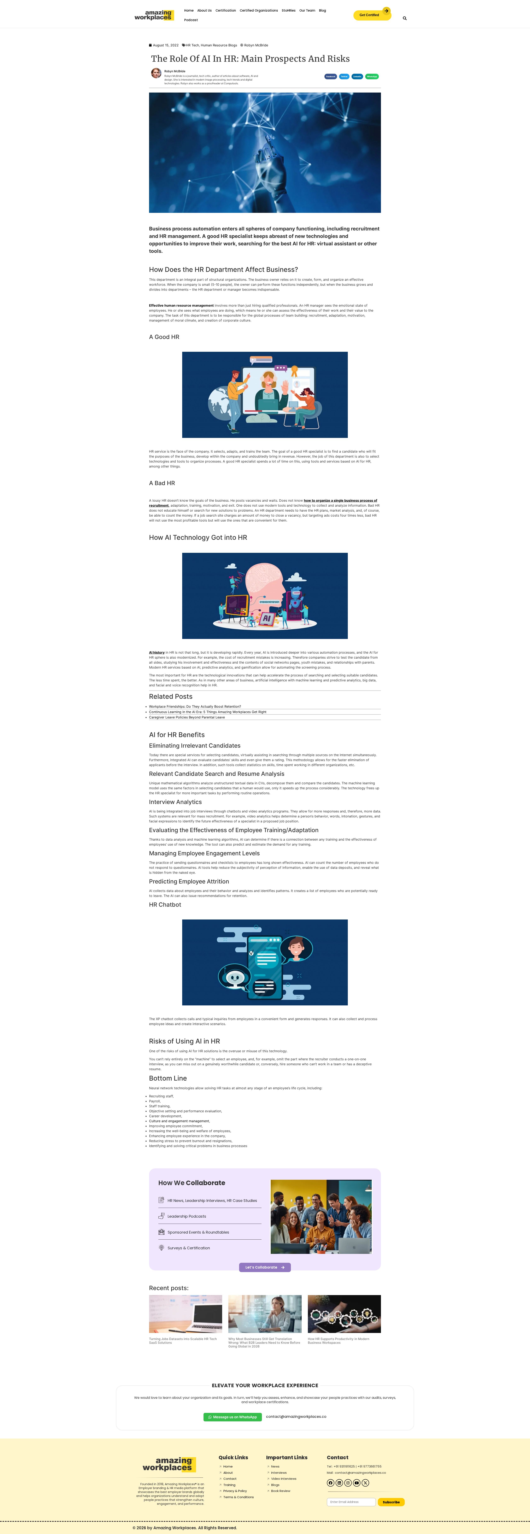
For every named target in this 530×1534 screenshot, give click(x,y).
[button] (404, 18)
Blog (322, 10)
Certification (226, 10)
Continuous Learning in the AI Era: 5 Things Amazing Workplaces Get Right (207, 712)
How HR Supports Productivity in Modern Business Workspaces (338, 1341)
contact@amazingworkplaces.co (296, 1416)
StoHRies (289, 10)
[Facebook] (330, 1483)
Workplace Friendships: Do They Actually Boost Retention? (195, 706)
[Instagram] (348, 1483)
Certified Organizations (259, 10)
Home (189, 10)
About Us (204, 10)
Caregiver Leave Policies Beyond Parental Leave (187, 717)
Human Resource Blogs (219, 45)
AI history (157, 652)
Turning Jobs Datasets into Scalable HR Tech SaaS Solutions (183, 1341)
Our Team (307, 10)
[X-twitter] (365, 1483)
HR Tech (192, 45)
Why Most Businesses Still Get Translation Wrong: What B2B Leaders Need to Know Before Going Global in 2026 (264, 1342)
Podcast (191, 20)
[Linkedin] (339, 1483)
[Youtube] (356, 1483)
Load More (265, 1359)
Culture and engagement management (179, 1121)
